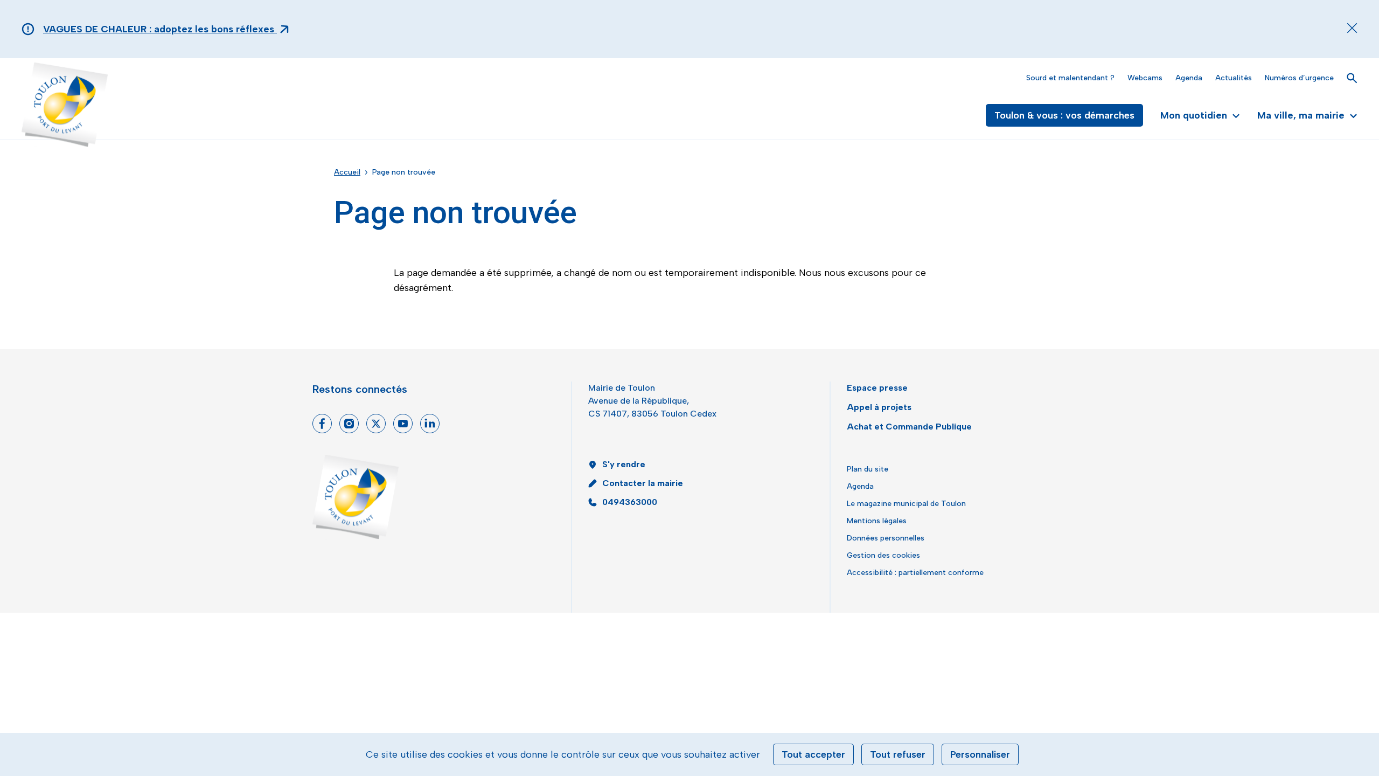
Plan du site (867, 469)
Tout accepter (813, 754)
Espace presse (877, 388)
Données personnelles (885, 538)
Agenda (1188, 77)
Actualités (1233, 77)
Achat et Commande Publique (909, 426)
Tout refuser (897, 754)
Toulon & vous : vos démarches (1064, 115)
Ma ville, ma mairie (1301, 115)
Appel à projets (879, 407)
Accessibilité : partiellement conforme (915, 572)
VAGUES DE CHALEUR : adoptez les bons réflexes (160, 29)
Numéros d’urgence (1299, 77)
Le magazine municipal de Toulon (906, 503)
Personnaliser (980, 754)
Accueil (347, 172)
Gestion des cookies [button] (883, 555)
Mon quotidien (1193, 115)
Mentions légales (877, 520)
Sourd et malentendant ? (1070, 77)
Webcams (1144, 77)
